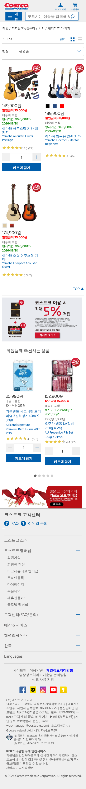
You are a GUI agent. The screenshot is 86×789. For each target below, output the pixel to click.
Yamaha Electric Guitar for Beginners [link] (62, 142)
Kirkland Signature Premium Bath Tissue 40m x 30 (23, 429)
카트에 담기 (21, 167)
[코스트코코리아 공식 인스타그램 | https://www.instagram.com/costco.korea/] (43, 691)
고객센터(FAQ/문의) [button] (21, 614)
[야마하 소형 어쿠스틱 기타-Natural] (5, 225)
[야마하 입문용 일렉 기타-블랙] (48, 106)
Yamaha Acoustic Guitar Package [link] (17, 138)
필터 (63, 39)
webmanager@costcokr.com (27, 725)
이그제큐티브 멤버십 (22, 571)
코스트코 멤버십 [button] (17, 550)
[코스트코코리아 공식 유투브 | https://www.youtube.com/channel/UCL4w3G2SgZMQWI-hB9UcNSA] (53, 691)
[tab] (43, 540)
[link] (21, 101)
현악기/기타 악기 (59, 28)
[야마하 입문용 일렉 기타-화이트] (69, 106)
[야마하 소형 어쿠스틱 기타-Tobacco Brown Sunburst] (12, 225)
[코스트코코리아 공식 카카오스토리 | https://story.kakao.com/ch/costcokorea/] (63, 691)
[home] (16, 6)
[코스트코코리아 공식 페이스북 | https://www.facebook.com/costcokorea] (23, 691)
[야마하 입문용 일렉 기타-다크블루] (55, 106)
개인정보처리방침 (59, 670)
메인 (5, 28)
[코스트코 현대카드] (42, 339)
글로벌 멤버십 (17, 604)
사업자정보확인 (45, 730)
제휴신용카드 (17, 598)
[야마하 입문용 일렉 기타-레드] (62, 106)
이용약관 (36, 670)
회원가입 (14, 558)
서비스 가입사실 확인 (20, 768)
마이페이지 (15, 584)
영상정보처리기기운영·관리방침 (43, 675)
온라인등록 (15, 578)
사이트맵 (20, 670)
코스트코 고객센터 (22, 514)
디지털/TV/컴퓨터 (23, 28)
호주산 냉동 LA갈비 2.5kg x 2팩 (59, 425)
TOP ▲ (78, 289)
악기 (41, 28)
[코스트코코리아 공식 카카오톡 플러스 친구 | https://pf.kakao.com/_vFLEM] (33, 691)
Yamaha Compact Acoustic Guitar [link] (19, 265)
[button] (74, 16)
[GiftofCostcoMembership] (42, 506)
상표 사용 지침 (43, 679)
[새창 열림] (10, 738)
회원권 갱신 (16, 564)
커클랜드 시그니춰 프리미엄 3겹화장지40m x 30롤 (23, 415)
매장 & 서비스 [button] (15, 625)
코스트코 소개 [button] (16, 540)
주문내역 (14, 591)
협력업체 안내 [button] (16, 635)
